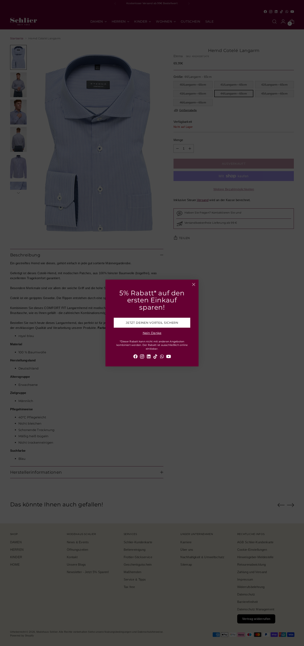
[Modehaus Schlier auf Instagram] (142, 357)
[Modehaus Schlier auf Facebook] (135, 357)
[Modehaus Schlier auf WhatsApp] (161, 357)
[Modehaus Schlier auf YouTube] (168, 357)
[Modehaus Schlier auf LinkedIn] (148, 357)
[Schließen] (193, 284)
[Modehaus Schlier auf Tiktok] (155, 357)
